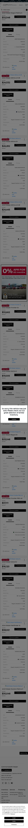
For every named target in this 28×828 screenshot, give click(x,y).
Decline (14, 821)
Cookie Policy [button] (7, 812)
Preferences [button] (12, 813)
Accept (14, 818)
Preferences (14, 824)
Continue (14, 419)
